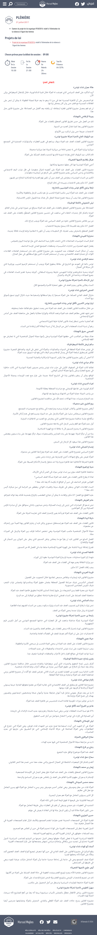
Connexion (21, 4)
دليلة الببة (89, 518)
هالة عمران (88, 87)
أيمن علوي (89, 868)
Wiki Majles (58, 933)
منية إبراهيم (88, 467)
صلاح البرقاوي (87, 737)
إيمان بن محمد (87, 767)
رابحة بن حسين (86, 616)
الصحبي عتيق (87, 331)
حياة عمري (88, 639)
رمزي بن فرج (88, 747)
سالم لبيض (88, 344)
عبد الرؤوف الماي (86, 137)
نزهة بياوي (88, 188)
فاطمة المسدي (87, 552)
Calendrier (29, 933)
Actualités (40, 933)
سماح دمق (89, 757)
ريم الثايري (88, 404)
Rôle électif (57, 930)
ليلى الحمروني (87, 203)
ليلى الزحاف (88, 280)
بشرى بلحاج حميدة (85, 659)
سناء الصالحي (87, 600)
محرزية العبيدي (86, 236)
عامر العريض (88, 500)
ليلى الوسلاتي (87, 721)
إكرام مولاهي (87, 680)
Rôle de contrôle (44, 930)
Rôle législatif (30, 930)
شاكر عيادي (88, 363)
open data (68, 933)
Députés (49, 933)
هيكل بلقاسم (88, 160)
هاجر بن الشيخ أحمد (84, 706)
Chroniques (68, 930)
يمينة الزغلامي (87, 116)
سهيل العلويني (87, 888)
